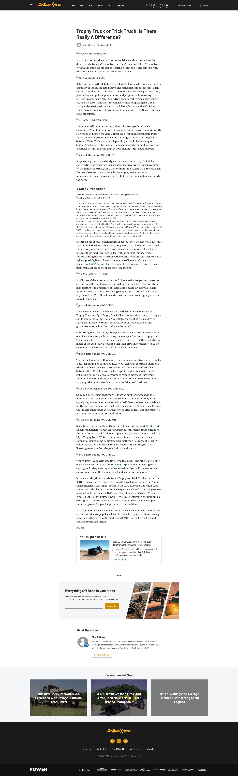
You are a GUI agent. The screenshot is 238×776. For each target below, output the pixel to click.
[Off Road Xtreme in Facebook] (119, 741)
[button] (119, 54)
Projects (99, 5)
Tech (90, 5)
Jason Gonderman (119, 559)
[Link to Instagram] (153, 5)
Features (120, 5)
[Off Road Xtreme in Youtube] (125, 741)
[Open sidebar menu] (31, 5)
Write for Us (135, 749)
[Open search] (147, 5)
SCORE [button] (148, 426)
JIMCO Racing (97, 264)
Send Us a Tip (118, 749)
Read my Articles (101, 655)
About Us (87, 749)
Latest (72, 5)
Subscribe (111, 606)
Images (80, 527)
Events (110, 5)
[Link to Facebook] (160, 5)
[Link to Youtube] (166, 5)
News (81, 5)
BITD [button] (117, 464)
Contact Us (101, 749)
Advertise (151, 749)
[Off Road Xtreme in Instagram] (112, 741)
